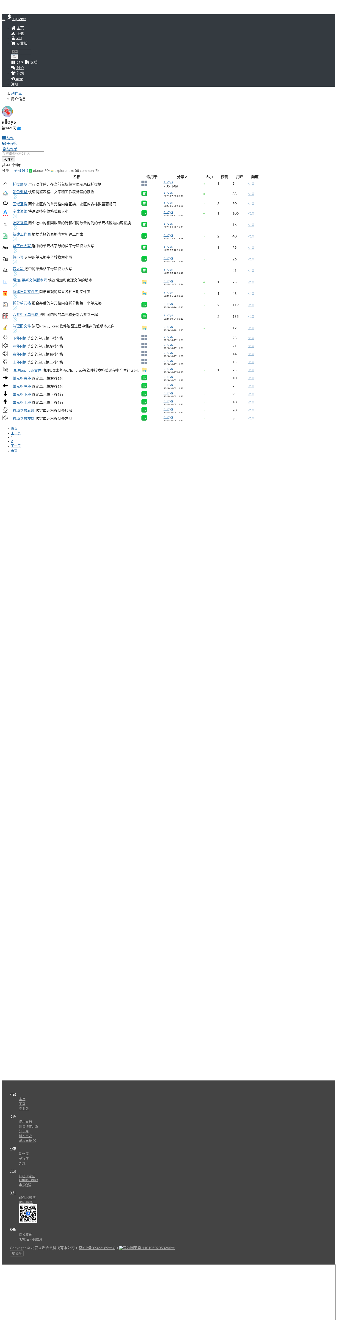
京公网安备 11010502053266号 (149, 1248)
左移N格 (20, 346)
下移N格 (20, 338)
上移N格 (20, 362)
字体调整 (20, 211)
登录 (19, 79)
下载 (20, 34)
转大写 (19, 269)
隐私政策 (25, 1234)
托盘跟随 (20, 184)
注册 (14, 84)
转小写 (19, 257)
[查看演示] (15, 197)
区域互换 (20, 204)
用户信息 (18, 99)
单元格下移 (22, 394)
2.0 (19, 38)
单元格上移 (22, 403)
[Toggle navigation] (4, 20)
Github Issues (28, 1180)
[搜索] (14, 56)
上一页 (16, 433)
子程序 (11, 143)
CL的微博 (29, 1198)
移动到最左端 (24, 419)
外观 (22, 1163)
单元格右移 (22, 378)
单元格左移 (22, 386)
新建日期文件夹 (26, 292)
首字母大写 (22, 246)
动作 (10, 138)
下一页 (16, 446)
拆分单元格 (22, 303)
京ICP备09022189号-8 (97, 1248)
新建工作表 (22, 234)
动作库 (16, 93)
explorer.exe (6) (67, 171)
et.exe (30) (41, 171)
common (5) (89, 171)
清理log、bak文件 (27, 370)
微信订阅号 (26, 1202)
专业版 (22, 43)
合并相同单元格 (26, 315)
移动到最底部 (24, 411)
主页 (20, 28)
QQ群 (26, 1185)
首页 (14, 428)
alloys (168, 182)
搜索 (10, 159)
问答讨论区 (27, 1176)
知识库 (24, 1131)
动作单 (11, 149)
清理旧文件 (22, 326)
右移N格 (20, 354)
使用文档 (25, 1121)
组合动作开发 (28, 1126)
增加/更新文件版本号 (30, 280)
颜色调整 (20, 192)
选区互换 (20, 223)
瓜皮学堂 (26, 1141)
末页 (14, 450)
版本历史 (25, 1136)
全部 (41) (21, 171)
